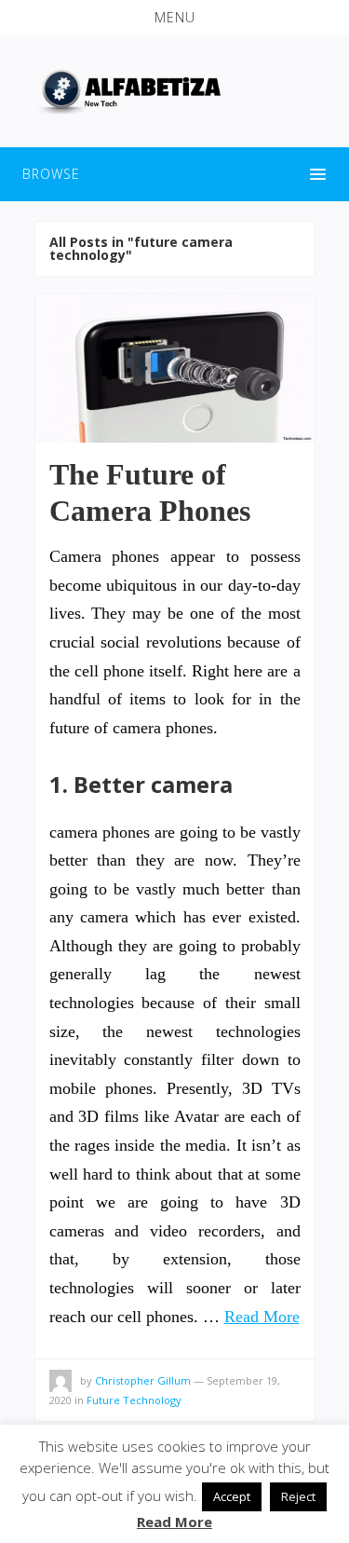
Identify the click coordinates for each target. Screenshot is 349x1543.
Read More (262, 1316)
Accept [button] (231, 1496)
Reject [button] (298, 1496)
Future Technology (134, 1400)
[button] (174, 18)
